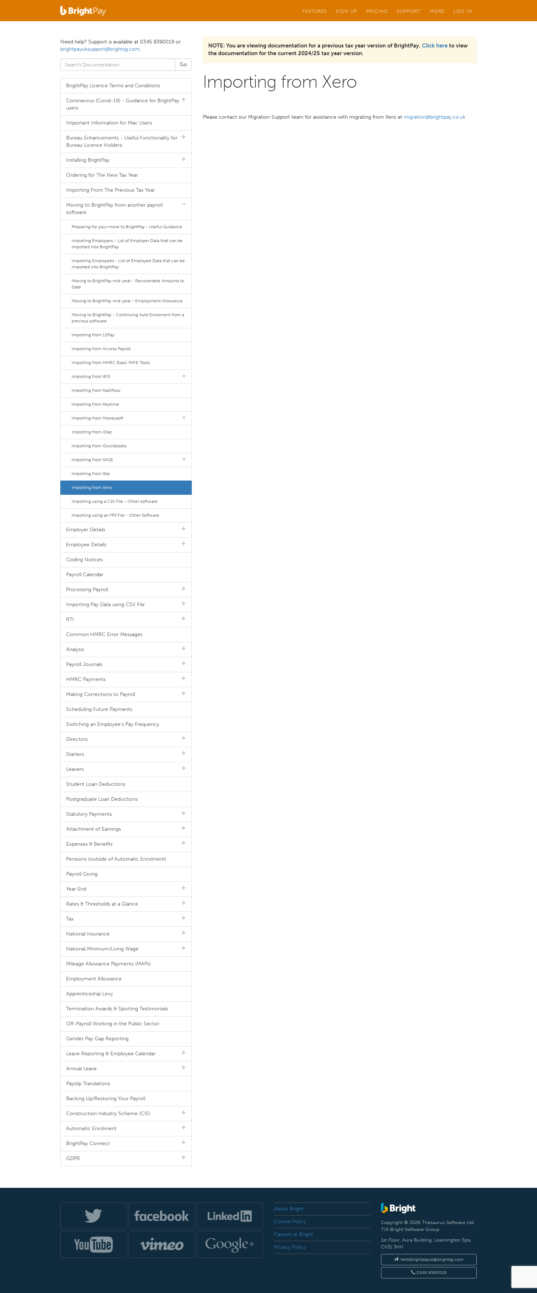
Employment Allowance (94, 979)
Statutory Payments (89, 814)
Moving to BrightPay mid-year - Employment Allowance (127, 300)
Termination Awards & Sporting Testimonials (117, 1009)
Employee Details (86, 545)
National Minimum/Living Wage (102, 949)
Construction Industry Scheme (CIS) (108, 1113)
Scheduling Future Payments (99, 709)
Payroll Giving (82, 874)
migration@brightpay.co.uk (434, 117)
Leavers (75, 769)
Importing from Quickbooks (99, 445)
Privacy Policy (290, 1247)
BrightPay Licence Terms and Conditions (113, 86)
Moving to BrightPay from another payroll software (114, 208)
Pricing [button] (377, 11)
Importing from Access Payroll (101, 348)
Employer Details (85, 530)
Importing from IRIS (91, 376)
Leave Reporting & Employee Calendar (111, 1054)
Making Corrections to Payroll (100, 694)
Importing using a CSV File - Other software (114, 501)
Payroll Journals (84, 664)
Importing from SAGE (92, 459)
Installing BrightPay (88, 160)
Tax (70, 919)
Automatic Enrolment (91, 1128)
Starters (75, 754)
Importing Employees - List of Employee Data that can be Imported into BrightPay (128, 263)
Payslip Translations (88, 1083)
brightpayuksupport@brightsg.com (100, 49)
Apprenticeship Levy (89, 994)
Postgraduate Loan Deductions (102, 799)
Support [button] (409, 11)
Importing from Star (91, 473)
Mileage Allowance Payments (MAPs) (108, 964)
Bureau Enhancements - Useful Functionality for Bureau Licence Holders (122, 141)
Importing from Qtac (92, 432)
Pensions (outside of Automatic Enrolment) (116, 859)
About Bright (289, 1209)
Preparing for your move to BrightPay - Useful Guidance (127, 226)
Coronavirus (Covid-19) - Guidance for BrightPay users (122, 104)
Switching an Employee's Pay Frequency (112, 724)
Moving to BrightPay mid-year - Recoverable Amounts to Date (128, 284)
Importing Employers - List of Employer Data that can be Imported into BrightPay (127, 243)
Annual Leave (81, 1069)
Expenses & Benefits (89, 844)
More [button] (437, 11)
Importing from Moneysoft (97, 418)
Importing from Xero (92, 487)
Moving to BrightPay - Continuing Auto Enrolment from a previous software (128, 318)
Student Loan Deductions (95, 784)
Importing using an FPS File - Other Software (115, 515)
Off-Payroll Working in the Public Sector (112, 1024)
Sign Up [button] (346, 11)
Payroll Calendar (84, 574)
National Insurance (88, 934)
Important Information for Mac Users (109, 123)
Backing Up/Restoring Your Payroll (105, 1098)
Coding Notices (84, 559)
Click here (435, 45)
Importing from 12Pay (93, 334)
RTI (70, 619)
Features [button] (314, 11)
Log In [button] (462, 11)
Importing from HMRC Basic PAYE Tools (111, 362)
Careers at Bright (293, 1234)
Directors (77, 739)
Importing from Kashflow (96, 390)
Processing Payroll (87, 589)
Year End (76, 889)
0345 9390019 (430, 1272)
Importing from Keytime (95, 404)
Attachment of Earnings (93, 829)
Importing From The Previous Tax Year (110, 190)
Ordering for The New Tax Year (102, 175)
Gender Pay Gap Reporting (97, 1039)
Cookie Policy (290, 1222)
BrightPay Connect (88, 1143)
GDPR (73, 1158)
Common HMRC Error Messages (104, 634)
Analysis (75, 649)
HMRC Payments (86, 679)
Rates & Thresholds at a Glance (102, 904)
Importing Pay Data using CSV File (105, 604)
